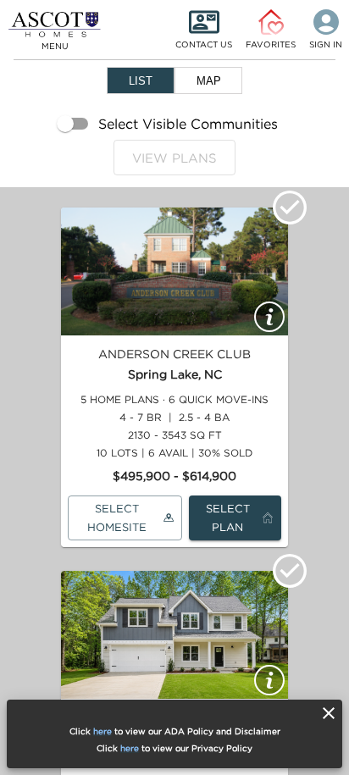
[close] (328, 713)
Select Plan (228, 518)
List (140, 81)
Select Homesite (117, 518)
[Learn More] (269, 317)
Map (209, 81)
